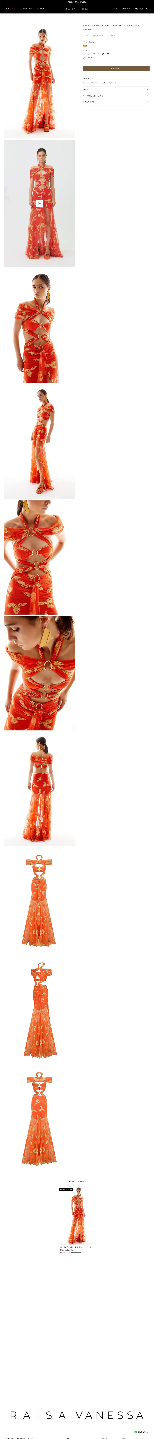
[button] (6, 9)
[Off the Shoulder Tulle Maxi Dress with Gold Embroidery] (77, 1216)
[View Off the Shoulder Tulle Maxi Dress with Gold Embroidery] (39, 203)
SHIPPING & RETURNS (93, 96)
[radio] (85, 45)
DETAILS (87, 89)
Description (88, 78)
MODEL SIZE (88, 102)
